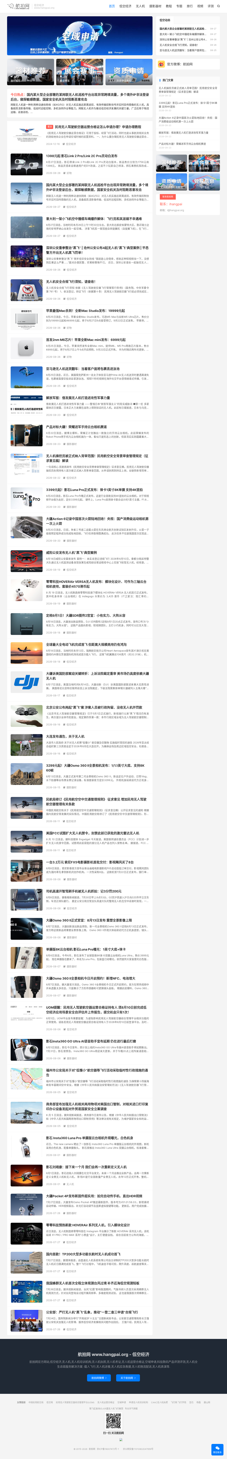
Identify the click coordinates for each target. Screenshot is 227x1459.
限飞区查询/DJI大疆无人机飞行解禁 (106, 1408)
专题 (179, 6)
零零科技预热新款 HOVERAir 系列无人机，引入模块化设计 (88, 1225)
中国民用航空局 (36, 1402)
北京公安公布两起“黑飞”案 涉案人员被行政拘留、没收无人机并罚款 (94, 707)
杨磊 (198, 1402)
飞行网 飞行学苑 (178, 1402)
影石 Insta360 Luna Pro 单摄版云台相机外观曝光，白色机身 (89, 1138)
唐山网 (207, 1402)
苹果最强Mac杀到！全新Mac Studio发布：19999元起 (85, 311)
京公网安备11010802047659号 (138, 1449)
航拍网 (18, 6)
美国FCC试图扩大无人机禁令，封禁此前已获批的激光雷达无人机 (92, 833)
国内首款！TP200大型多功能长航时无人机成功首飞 (83, 1254)
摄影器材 (155, 6)
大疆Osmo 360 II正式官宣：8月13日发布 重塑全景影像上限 (89, 920)
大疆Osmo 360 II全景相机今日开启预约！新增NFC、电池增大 (90, 978)
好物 (67, 172)
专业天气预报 (131, 1408)
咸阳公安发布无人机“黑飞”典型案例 (71, 553)
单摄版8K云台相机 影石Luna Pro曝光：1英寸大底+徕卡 (86, 949)
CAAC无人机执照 (159, 1402)
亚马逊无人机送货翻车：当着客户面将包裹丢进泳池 (83, 369)
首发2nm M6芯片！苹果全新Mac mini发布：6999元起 (86, 340)
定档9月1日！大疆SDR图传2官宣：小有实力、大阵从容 (85, 615)
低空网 (49, 1402)
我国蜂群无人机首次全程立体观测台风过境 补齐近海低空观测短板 (92, 1283)
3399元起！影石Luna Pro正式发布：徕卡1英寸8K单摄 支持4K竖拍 (94, 490)
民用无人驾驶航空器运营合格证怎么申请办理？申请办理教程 (98, 127)
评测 (211, 6)
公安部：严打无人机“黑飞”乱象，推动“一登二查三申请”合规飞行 (92, 1312)
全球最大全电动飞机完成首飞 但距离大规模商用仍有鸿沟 (86, 644)
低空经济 (125, 6)
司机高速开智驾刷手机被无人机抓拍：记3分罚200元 (83, 891)
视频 (200, 6)
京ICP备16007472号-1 (108, 1449)
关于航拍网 (128, 1377)
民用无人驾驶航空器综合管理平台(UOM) (75, 1402)
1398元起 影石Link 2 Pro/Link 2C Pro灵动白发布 (81, 156)
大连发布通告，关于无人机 (65, 736)
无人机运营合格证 (105, 1402)
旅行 (190, 6)
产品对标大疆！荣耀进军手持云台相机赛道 (76, 427)
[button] (73, 52)
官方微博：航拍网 (180, 64)
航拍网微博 (99, 1377)
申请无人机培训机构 (138, 1402)
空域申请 (121, 1402)
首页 (112, 6)
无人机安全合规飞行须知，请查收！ (71, 282)
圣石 (191, 1402)
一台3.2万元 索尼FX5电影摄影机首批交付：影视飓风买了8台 (90, 862)
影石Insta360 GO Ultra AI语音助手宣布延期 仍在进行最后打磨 (91, 1041)
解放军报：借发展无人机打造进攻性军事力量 (78, 398)
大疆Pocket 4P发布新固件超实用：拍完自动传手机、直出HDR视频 (94, 1196)
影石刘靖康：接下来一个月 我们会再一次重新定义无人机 (86, 1167)
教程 (169, 6)
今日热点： (19, 95)
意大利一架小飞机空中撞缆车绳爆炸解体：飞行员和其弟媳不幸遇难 (94, 219)
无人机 (140, 6)
